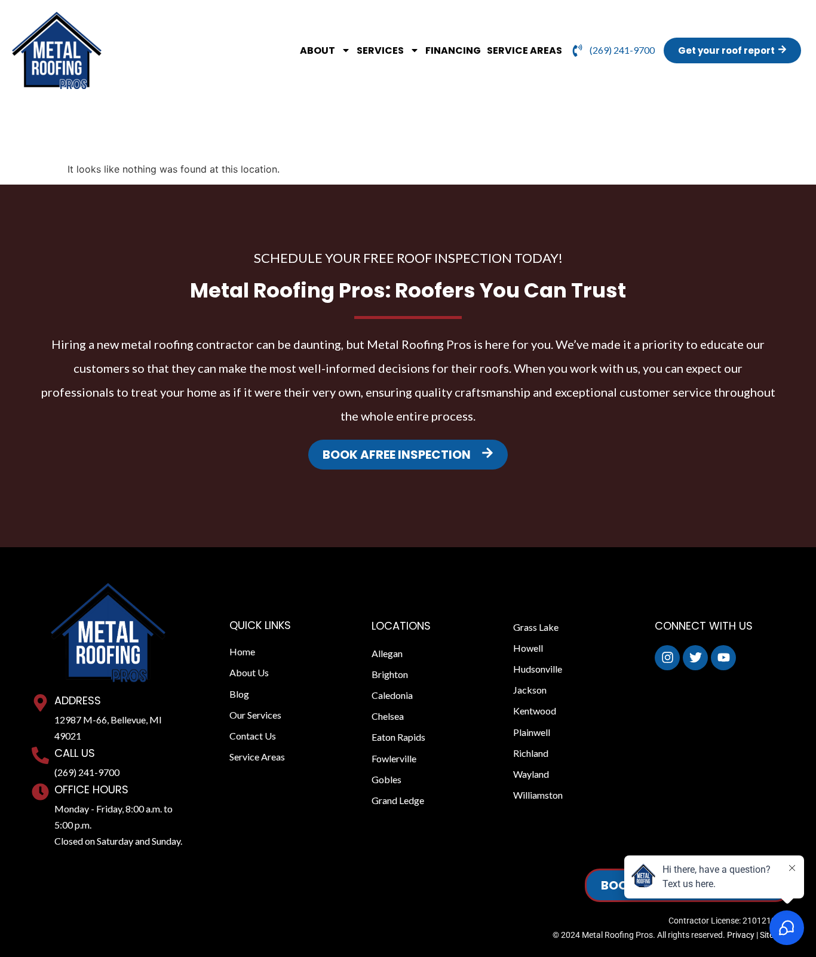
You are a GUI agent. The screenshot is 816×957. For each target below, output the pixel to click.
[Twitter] (695, 657)
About (317, 50)
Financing (453, 50)
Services (380, 50)
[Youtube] (723, 657)
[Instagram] (667, 657)
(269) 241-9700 (86, 772)
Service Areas (524, 50)
